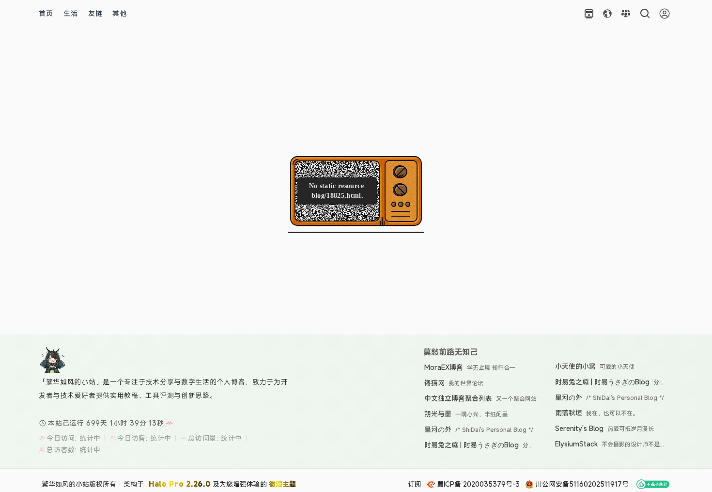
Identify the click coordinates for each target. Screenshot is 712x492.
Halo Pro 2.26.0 (180, 484)
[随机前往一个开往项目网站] (589, 13)
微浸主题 (282, 484)
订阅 (414, 484)
